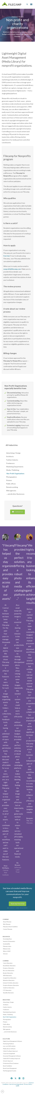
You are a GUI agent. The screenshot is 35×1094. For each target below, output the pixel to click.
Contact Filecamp (7, 929)
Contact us (19, 512)
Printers (9, 480)
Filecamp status (7, 946)
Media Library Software (9, 1048)
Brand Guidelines (7, 1066)
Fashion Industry (12, 460)
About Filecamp (7, 922)
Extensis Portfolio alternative (10, 983)
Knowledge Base (7, 939)
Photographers (11, 477)
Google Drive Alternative (9, 978)
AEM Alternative (7, 975)
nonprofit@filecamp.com (12, 269)
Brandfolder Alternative (9, 965)
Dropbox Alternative (8, 968)
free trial (6, 256)
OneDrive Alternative (8, 988)
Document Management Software (12, 1056)
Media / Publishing (12, 470)
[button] (27, 4)
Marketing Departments (14, 467)
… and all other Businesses (15, 494)
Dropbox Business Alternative (11, 985)
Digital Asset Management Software (12, 1041)
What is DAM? (7, 951)
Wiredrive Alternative (8, 980)
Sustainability (6, 944)
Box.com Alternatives (8, 970)
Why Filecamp (6, 924)
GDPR (17, 1086)
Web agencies (11, 491)
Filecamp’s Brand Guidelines (10, 926)
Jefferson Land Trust (17, 869)
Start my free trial (17, 904)
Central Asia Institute (5, 872)
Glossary (5, 953)
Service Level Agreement (16, 1084)
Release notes (6, 949)
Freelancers (10, 463)
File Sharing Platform (8, 1043)
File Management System (9, 1071)
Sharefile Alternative (8, 992)
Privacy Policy (28, 1084)
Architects (10, 456)
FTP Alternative (7, 990)
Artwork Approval (8, 1061)
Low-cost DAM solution (9, 1046)
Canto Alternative (7, 963)
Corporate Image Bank (9, 1053)
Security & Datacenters (9, 941)
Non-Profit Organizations (15, 473)
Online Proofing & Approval (10, 1051)
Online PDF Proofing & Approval (11, 1058)
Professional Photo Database (10, 1063)
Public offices (11, 484)
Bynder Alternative (8, 973)
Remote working (12, 487)
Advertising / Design (13, 453)
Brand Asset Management (10, 1068)
